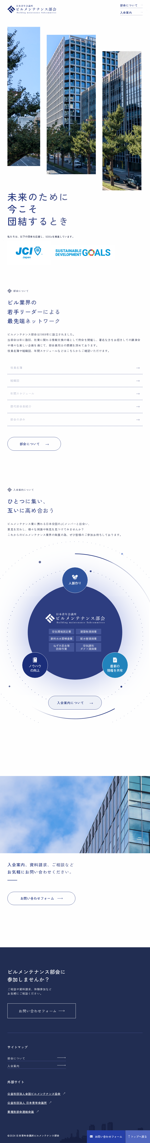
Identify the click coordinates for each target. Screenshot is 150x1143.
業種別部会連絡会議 (20, 1111)
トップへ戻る (139, 1137)
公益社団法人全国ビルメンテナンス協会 (34, 1093)
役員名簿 (16, 368)
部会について (129, 5)
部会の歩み (17, 419)
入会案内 (126, 12)
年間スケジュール (22, 393)
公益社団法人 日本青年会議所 (27, 1102)
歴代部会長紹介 (20, 406)
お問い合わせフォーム (108, 1137)
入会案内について (70, 702)
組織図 (14, 380)
